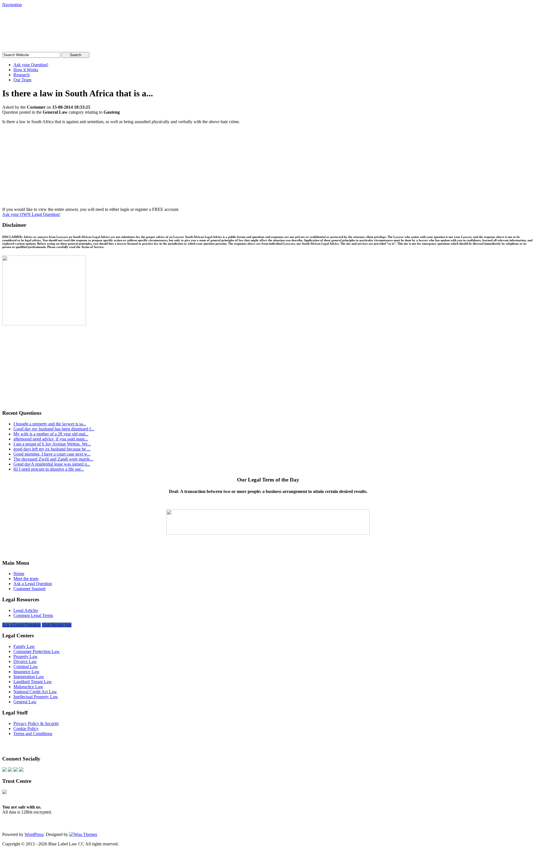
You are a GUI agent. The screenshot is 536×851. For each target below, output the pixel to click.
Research (21, 74)
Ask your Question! (30, 64)
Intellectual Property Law (35, 696)
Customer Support (29, 588)
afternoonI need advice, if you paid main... (50, 439)
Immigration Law (28, 676)
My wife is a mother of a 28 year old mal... (50, 434)
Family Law (24, 646)
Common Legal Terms (33, 615)
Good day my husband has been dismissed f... (53, 428)
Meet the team (25, 578)
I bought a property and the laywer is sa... (49, 423)
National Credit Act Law (35, 691)
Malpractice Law (28, 686)
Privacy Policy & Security (36, 723)
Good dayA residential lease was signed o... (51, 464)
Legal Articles (25, 610)
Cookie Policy (26, 728)
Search (75, 55)
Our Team (22, 79)
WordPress (34, 834)
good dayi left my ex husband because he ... (51, 449)
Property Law (25, 656)
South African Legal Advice (59, 18)
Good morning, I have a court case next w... (51, 454)
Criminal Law (25, 666)
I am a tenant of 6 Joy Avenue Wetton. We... (52, 444)
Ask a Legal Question (32, 583)
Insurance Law (26, 671)
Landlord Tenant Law (32, 681)
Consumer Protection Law (36, 651)
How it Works (25, 69)
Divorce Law (25, 661)
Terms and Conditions (32, 733)
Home (18, 573)
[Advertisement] (268, 168)
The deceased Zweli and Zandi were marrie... (53, 459)
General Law (25, 701)
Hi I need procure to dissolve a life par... (48, 469)
